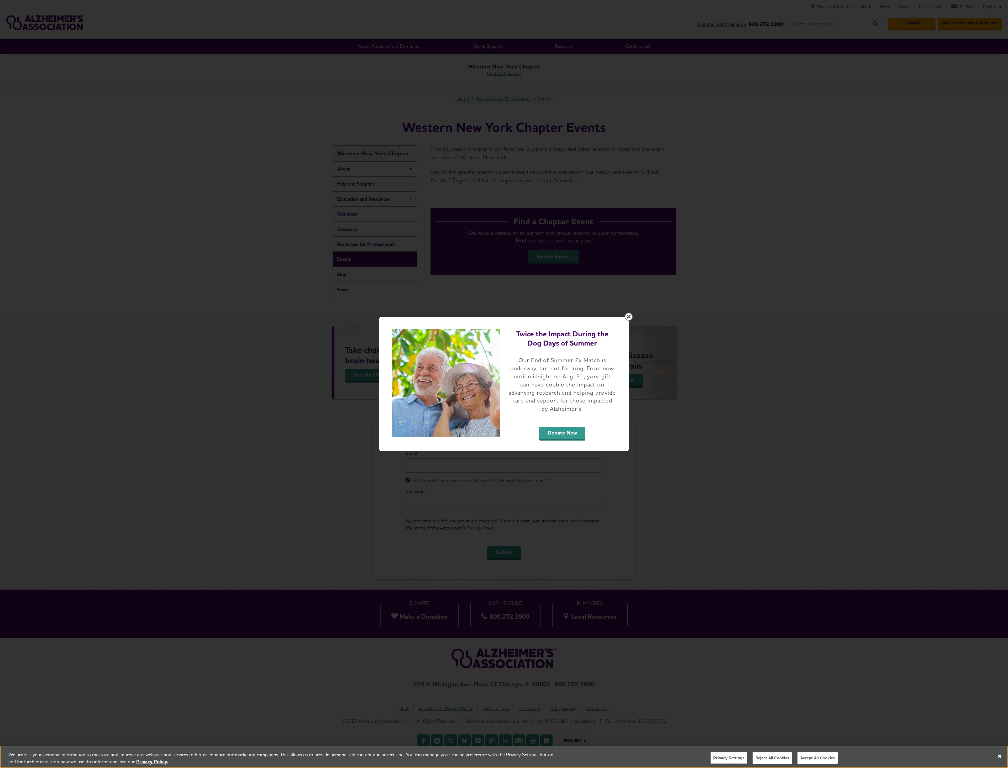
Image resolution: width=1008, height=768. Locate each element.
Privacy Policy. (152, 761)
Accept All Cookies (817, 757)
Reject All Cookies (772, 757)
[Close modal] (629, 317)
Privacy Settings (728, 757)
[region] (504, 757)
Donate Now (562, 433)
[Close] (999, 756)
